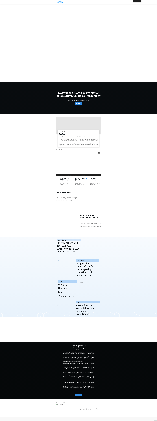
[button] (99, 153)
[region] (78, 164)
